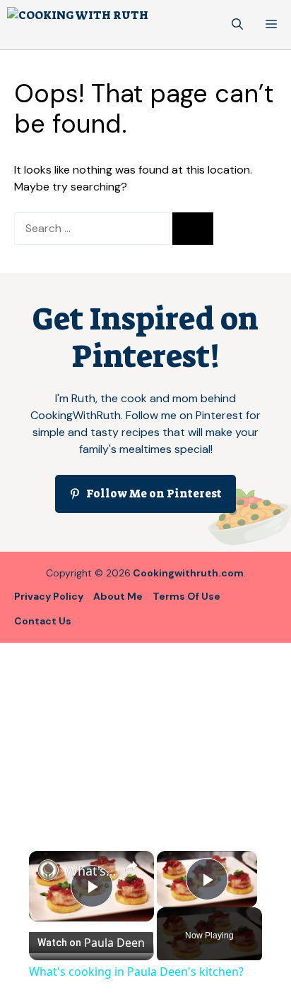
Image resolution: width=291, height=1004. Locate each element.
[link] (48, 870)
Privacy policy (48, 596)
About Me (118, 596)
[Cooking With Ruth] (77, 24)
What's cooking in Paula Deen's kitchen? (91, 870)
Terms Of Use (186, 596)
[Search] (192, 228)
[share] (131, 865)
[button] (237, 24)
